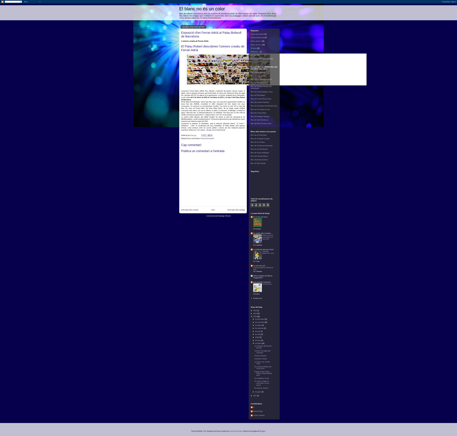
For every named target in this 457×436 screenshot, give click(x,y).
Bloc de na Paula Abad (258, 135)
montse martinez (259, 415)
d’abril (257, 337)
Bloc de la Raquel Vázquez (260, 116)
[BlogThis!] (204, 135)
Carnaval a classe (261, 359)
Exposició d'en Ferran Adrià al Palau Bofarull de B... (263, 373)
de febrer (258, 343)
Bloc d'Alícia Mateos (258, 72)
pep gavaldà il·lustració (262, 282)
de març (258, 340)
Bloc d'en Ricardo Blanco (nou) (261, 79)
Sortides (253, 55)
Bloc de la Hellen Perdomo (260, 102)
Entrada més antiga (236, 210)
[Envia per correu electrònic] (202, 135)
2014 (255, 310)
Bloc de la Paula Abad (258, 113)
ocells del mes (267, 284)
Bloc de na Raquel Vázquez (260, 139)
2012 (255, 316)
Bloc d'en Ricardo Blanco (259, 156)
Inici (213, 210)
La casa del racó (259, 266)
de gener (258, 392)
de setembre (259, 328)
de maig (258, 334)
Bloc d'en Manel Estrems (259, 160)
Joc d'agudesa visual (262, 378)
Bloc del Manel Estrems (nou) (261, 123)
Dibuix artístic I (256, 41)
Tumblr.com (257, 298)
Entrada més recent (189, 210)
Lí (253, 407)
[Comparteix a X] (207, 135)
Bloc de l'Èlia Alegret (258, 95)
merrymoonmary (236, 431)
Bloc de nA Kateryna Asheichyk (262, 146)
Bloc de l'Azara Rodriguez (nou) (261, 92)
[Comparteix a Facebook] (209, 135)
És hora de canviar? (261, 388)
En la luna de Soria (260, 217)
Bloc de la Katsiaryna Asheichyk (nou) (264, 106)
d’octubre (258, 325)
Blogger (263, 431)
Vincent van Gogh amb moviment (262, 352)
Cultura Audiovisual (257, 37)
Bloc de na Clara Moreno (259, 149)
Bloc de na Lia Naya (258, 142)
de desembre (260, 319)
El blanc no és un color (202, 8)
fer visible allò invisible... (262, 233)
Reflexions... (255, 52)
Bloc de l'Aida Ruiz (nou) (259, 83)
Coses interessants (207, 139)
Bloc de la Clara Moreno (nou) (261, 99)
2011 (255, 396)
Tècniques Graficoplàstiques (260, 59)
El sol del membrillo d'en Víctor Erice (263, 368)
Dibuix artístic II (256, 45)
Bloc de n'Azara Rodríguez (260, 153)
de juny (258, 331)
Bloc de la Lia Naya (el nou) (260, 109)
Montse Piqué (258, 411)
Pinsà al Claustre (260, 356)
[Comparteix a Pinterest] (211, 135)
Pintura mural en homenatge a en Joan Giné (267, 237)
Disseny (253, 48)
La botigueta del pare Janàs (263, 249)
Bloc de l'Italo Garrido (258, 163)
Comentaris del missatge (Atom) (218, 216)
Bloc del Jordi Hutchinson (259, 120)
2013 (255, 313)
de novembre (260, 322)
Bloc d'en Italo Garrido (258, 76)
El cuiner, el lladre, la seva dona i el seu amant (262, 383)
